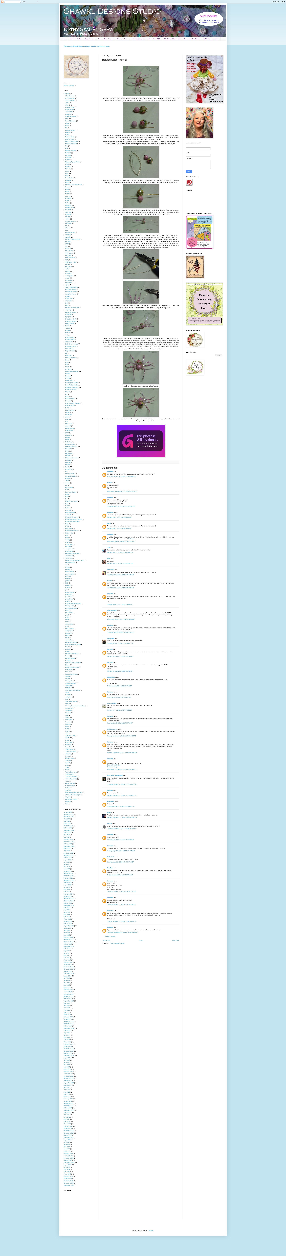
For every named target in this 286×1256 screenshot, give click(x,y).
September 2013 (69, 1055)
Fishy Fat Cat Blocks (71, 385)
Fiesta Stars (69, 380)
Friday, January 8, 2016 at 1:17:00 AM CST (120, 875)
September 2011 (69, 1110)
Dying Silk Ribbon (70, 321)
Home (64, 39)
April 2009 (67, 1171)
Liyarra (109, 823)
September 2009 (69, 1162)
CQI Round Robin (70, 262)
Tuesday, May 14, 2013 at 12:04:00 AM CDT (120, 575)
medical (67, 505)
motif (66, 535)
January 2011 (68, 1128)
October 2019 (68, 903)
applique (68, 114)
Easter (67, 326)
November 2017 (69, 942)
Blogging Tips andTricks (72, 162)
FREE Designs (69, 399)
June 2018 (67, 932)
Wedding (68, 790)
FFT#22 (67, 378)
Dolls (66, 305)
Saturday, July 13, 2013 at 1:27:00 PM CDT (120, 723)
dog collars (68, 301)
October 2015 (68, 999)
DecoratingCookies (71, 291)
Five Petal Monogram (71, 387)
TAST (67, 733)
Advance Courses (123, 39)
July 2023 (67, 851)
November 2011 (68, 1106)
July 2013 (67, 1060)
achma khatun (111, 703)
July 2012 (67, 1087)
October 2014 (68, 1026)
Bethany (130, 539)
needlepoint (69, 551)
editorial (67, 328)
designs (67, 296)
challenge (68, 214)
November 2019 (69, 901)
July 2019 (67, 910)
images (67, 465)
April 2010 (67, 1149)
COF (66, 230)
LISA (108, 558)
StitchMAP (68, 710)
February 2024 (68, 839)
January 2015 (68, 1019)
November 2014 (69, 1024)
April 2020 (67, 892)
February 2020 (68, 894)
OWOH (67, 567)
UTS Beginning (70, 785)
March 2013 (67, 1069)
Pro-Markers (69, 612)
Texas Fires (68, 747)
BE (66, 128)
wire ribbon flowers (71, 799)
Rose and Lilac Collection (73, 663)
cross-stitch (68, 280)
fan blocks (68, 369)
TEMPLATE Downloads (210, 39)
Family (67, 367)
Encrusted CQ (69, 348)
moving (67, 540)
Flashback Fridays (70, 389)
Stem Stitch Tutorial (71, 701)
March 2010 (67, 1151)
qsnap (67, 619)
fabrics (67, 360)
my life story (69, 544)
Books (67, 182)
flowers (67, 392)
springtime (68, 697)
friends (67, 408)
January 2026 (68, 812)
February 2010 (68, 1153)
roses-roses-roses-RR (72, 667)
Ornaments (68, 558)
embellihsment (69, 337)
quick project (69, 624)
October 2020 (68, 882)
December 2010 (69, 1131)
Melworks (110, 910)
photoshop (68, 594)
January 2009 (68, 1178)
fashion (67, 373)
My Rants (68, 546)
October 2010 (68, 1135)
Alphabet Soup (69, 107)
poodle (67, 601)
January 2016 (68, 992)
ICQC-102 (68, 460)
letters (67, 496)
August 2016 (67, 976)
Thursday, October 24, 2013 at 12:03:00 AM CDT (122, 784)
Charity (67, 216)
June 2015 (67, 1008)
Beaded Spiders (70, 130)
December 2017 (69, 939)
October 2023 (68, 844)
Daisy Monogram (70, 289)
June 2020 (67, 887)
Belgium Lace (69, 139)
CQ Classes (69, 251)
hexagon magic (70, 444)
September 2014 (69, 1028)
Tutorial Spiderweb (71, 776)
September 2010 (69, 1137)
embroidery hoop (70, 346)
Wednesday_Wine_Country (73, 792)
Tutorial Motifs (69, 774)
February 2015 (68, 1017)
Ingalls (67, 467)
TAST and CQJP (70, 735)
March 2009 (67, 1174)
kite (66, 485)
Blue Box (68, 169)
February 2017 (68, 962)
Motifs (67, 537)
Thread (67, 763)
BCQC (67, 125)
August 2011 (67, 1112)
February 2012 (68, 1099)
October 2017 (68, 944)
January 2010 (68, 1156)
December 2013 (69, 1049)
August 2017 (67, 948)
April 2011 (67, 1121)
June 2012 (67, 1090)
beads (67, 134)
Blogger (151, 1230)
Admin (67, 103)
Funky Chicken (69, 410)
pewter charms (69, 592)
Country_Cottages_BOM (72, 239)
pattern (67, 581)
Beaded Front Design (113, 765)
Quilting (67, 635)
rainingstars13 (112, 610)
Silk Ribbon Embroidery (72, 690)
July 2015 (67, 1005)
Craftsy (67, 271)
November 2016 (69, 969)
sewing (67, 679)
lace (66, 490)
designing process (71, 294)
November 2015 (69, 996)
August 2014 (67, 1030)
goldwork (68, 426)
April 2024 (67, 837)
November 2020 (69, 880)
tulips (67, 765)
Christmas (68, 223)
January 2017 (68, 964)
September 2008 (69, 1185)
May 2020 (67, 889)
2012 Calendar (70, 96)
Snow (67, 692)
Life (66, 499)
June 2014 (67, 1035)
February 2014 (68, 1044)
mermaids (68, 515)
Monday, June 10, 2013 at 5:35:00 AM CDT (120, 656)
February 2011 (68, 1126)
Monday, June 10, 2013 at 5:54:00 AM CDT (120, 671)
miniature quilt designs (72, 521)
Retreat (67, 656)
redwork (67, 651)
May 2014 (67, 1037)
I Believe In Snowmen (72, 458)
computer (68, 235)
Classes (67, 228)
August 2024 (67, 832)
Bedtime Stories (70, 137)
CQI (66, 260)
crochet (67, 278)
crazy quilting (69, 276)
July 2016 (67, 978)
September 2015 (69, 1001)
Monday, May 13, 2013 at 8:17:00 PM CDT (120, 563)
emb (66, 335)
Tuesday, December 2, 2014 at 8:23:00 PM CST (121, 828)
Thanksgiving (69, 749)
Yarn (66, 804)
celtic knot (68, 212)
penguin (67, 587)
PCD (66, 583)
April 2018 (67, 935)
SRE (66, 699)
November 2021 (69, 876)
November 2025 (69, 816)
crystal (67, 285)
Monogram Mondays (71, 530)
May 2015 (67, 1010)
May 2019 (67, 914)
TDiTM (67, 738)
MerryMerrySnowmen (71, 517)
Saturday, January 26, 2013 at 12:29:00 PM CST (121, 476)
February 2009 (68, 1176)
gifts (66, 421)
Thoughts (68, 760)
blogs (67, 164)
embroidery (68, 342)
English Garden (70, 351)
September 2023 (69, 846)
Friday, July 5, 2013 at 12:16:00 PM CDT (119, 697)
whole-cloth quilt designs (72, 795)
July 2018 (67, 930)
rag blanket (68, 640)
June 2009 (67, 1167)
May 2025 (67, 819)
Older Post (175, 940)
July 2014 (67, 1033)
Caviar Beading (112, 767)
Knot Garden (69, 487)
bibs (66, 146)
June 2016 (67, 980)
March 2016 (67, 987)
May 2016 (67, 983)
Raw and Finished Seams (73, 644)
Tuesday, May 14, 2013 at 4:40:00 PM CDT (120, 604)
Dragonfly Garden (70, 312)
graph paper (69, 430)
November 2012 (69, 1078)
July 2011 (66, 1115)
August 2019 (67, 907)
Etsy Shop (68, 355)
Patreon (67, 578)
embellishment (69, 339)
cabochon (68, 205)
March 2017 (67, 960)
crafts (67, 269)
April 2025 (67, 821)
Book (66, 175)
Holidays (68, 455)
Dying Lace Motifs (70, 319)
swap (67, 726)
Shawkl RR (68, 685)
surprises (68, 724)
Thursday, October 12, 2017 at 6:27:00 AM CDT (121, 904)
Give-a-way (68, 424)
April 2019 (67, 917)
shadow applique (70, 683)
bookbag (68, 180)
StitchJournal (69, 708)
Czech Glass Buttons (71, 287)
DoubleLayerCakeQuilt (72, 307)
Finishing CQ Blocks (71, 383)
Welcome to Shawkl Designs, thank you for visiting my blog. (87, 46)
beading (67, 132)
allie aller (110, 790)
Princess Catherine (71, 608)
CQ (66, 246)
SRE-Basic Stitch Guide (172, 39)
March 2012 (67, 1096)
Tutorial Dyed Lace (71, 772)
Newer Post (106, 940)
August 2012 (67, 1085)
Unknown (110, 471)
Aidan (67, 105)
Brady (67, 189)
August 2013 (67, 1058)
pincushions (69, 599)
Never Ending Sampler (72, 553)
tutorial (67, 770)
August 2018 (67, 928)
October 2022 (68, 857)
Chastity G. (110, 569)
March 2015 (67, 1014)
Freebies (68, 401)
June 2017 (67, 953)
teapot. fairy (68, 742)
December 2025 (69, 814)
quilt (66, 626)
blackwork (68, 157)
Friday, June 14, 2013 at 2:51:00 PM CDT (119, 686)
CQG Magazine (70, 257)
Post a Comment (110, 936)
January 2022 (68, 871)
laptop (67, 494)
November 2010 (69, 1133)
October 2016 (68, 971)
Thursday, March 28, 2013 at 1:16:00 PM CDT (121, 506)
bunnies (67, 196)
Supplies (68, 722)
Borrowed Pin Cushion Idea (73, 185)
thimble (67, 756)
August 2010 (67, 1140)
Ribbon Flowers (70, 658)
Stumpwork (68, 719)
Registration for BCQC (72, 653)
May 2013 (67, 1065)
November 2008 (69, 1183)
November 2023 (69, 842)
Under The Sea (70, 783)
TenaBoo (110, 868)
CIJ (66, 226)
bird (66, 148)
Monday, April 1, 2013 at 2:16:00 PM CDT (119, 517)
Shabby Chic (69, 681)
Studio (67, 717)
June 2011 (67, 1117)
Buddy (67, 191)
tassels (67, 731)
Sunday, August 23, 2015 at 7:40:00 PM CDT (120, 862)
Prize (66, 610)
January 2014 (68, 1046)
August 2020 (67, 885)
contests (67, 237)
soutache (68, 694)
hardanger (68, 435)
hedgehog (68, 442)
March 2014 (67, 1042)
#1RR (67, 93)
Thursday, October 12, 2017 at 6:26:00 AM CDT (121, 892)
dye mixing (68, 314)
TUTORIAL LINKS (154, 39)
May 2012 (67, 1092)
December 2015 (69, 994)
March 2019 (67, 919)
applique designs (70, 116)
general (67, 419)
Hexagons (68, 449)
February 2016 (68, 989)
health (67, 440)
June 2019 (67, 912)
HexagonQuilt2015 (71, 446)
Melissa (67, 508)
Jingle (67, 480)
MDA (66, 503)
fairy (66, 364)
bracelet (67, 187)
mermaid (68, 510)
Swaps (67, 729)
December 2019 (69, 898)
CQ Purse (68, 255)
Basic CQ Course (70, 121)
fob (66, 394)
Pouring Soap (69, 606)
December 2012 (69, 1076)
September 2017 (69, 946)
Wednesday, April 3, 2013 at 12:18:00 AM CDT (121, 541)
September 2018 (69, 926)
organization (69, 556)
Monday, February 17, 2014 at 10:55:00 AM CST (121, 795)
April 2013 (67, 1067)
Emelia (109, 482)
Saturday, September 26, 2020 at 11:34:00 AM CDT (122, 932)
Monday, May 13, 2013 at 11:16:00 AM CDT (120, 552)
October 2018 (68, 923)
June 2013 (67, 1062)
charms (67, 219)
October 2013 (68, 1053)
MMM (67, 526)
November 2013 (69, 1051)
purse (67, 617)
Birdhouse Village (70, 150)
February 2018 (68, 937)
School (67, 672)
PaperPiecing (69, 571)
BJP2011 (68, 153)
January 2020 (68, 896)
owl (66, 565)
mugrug (67, 542)
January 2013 (68, 1074)
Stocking (68, 713)
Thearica (68, 754)
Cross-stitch (69, 282)
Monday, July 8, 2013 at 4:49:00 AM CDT (119, 710)
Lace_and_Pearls (70, 492)
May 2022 (67, 867)
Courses (67, 241)
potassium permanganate (73, 603)
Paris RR (68, 576)
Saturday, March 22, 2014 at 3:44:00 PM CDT (121, 806)
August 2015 (67, 1003)
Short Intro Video (75, 39)
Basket (67, 123)
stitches (67, 704)
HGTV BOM (68, 453)
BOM (66, 173)
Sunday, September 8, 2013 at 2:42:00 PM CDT (121, 736)
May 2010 (67, 1146)
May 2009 (67, 1169)
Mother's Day (69, 533)
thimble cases (69, 758)
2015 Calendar (70, 100)
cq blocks (68, 248)
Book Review (69, 178)
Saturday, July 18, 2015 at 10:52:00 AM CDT (120, 840)
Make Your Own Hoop (191, 39)
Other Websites (70, 562)
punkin (67, 615)
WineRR (67, 797)
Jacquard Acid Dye (71, 476)
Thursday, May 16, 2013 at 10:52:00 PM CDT (120, 632)
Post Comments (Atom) (117, 943)
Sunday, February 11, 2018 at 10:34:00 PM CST (121, 921)
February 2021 (68, 878)
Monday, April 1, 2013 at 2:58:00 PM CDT (119, 528)
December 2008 (69, 1181)
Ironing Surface (70, 474)
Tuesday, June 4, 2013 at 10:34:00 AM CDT (120, 643)
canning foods (69, 207)
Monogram (68, 528)
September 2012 (69, 1083)
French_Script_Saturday (72, 403)
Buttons (67, 203)
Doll (66, 303)
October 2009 (68, 1160)
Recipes (67, 649)
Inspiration (68, 469)
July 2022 (67, 862)
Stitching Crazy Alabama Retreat (75, 706)
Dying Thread (69, 323)
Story (66, 715)
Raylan (67, 647)
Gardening (68, 414)
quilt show (68, 633)
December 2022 (69, 853)
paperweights (69, 574)
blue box (68, 166)
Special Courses (138, 39)
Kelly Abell (110, 857)
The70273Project (70, 751)
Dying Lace (68, 317)
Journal (67, 483)
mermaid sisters (70, 512)
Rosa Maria (111, 801)
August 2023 (67, 848)
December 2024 (69, 826)
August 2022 (67, 860)
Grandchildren (69, 428)
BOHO (67, 171)
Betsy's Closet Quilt (71, 144)
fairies (67, 362)
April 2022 (67, 869)
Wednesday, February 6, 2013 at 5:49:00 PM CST (122, 491)
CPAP (67, 244)
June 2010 (67, 1144)
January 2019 (68, 921)
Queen (67, 622)
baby (66, 119)
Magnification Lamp (71, 501)
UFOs (67, 781)
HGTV (67, 451)
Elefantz (67, 332)
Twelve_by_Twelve (71, 779)
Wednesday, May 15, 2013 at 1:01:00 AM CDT (121, 619)
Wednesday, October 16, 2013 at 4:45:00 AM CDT (122, 769)
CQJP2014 (68, 266)
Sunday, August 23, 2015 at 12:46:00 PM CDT (121, 851)
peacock (67, 585)
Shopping (68, 688)
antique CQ (68, 112)
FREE (67, 396)
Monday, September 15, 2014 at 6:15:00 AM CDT (122, 817)
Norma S (110, 649)
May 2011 (67, 1119)
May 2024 (67, 835)
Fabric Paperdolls (70, 358)
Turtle (67, 767)
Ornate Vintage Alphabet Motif (74, 560)
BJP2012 (68, 155)
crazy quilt (68, 273)
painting (67, 569)
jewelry (67, 478)
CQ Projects (69, 253)
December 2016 (69, 967)
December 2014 (69, 1021)
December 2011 (68, 1103)
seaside (67, 676)
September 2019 (69, 905)
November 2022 (69, 855)
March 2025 (67, 823)
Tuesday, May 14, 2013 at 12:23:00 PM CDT (120, 588)
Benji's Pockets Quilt (71, 141)
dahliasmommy (112, 729)
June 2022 (67, 864)
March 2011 (67, 1124)
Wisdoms (68, 801)
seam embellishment (71, 674)
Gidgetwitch (111, 677)
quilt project (68, 631)
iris (66, 471)
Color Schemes (70, 232)
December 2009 (69, 1158)
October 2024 (68, 828)
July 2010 (67, 1142)
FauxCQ (67, 376)
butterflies (68, 198)
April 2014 (67, 1040)
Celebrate (68, 210)
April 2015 (67, 1012)
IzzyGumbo (110, 638)
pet (66, 590)
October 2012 (68, 1081)
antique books (69, 109)
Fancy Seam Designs (71, 371)
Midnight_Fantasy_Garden (73, 519)
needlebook (69, 549)
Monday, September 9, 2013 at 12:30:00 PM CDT (122, 753)
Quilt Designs (69, 628)
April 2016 (67, 985)
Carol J (109, 581)
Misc (66, 524)
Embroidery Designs (71, 344)
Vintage (67, 788)
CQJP (67, 264)
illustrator (68, 462)
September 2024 (69, 830)
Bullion (67, 194)
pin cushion (68, 597)
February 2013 (68, 1071)
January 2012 (68, 1101)
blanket (67, 160)
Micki (109, 523)
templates (68, 744)
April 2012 (67, 1094)
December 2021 (69, 873)
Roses (67, 665)
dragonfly (68, 310)
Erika (109, 812)
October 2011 (68, 1108)
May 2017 (67, 955)
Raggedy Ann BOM (71, 642)
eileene (67, 330)
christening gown (70, 221)
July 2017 (67, 951)
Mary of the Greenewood (115, 775)
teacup (67, 740)
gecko (67, 417)
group (67, 433)
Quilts (67, 638)
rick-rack (67, 660)
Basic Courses (90, 39)
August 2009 (67, 1165)
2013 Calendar (70, 98)
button (67, 201)
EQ (66, 353)
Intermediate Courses (106, 39)
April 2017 (67, 958)
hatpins (67, 437)
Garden (67, 412)
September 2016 (69, 973)
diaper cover (69, 298)
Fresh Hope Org (70, 405)
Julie (108, 547)
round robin (68, 669)
